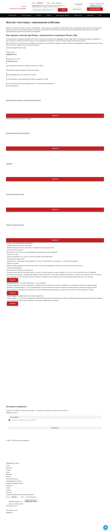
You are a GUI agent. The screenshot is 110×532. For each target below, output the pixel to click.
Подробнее (55, 115)
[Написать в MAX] (105, 521)
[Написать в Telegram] (105, 527)
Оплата (8, 476)
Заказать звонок (95, 9)
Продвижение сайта (12, 463)
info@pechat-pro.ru (12, 61)
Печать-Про (12, 15)
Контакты (90, 15)
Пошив (48, 15)
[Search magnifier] (62, 9)
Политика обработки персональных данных (20, 494)
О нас (8, 465)
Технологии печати (62, 15)
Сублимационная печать (14, 481)
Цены (8, 472)
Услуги (8, 488)
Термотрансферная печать (14, 483)
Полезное (9, 492)
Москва (39, 3)
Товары (38, 15)
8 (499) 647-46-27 (95, 6)
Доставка (9, 474)
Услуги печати (26, 15)
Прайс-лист (78, 15)
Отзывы (8, 470)
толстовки (60, 39)
